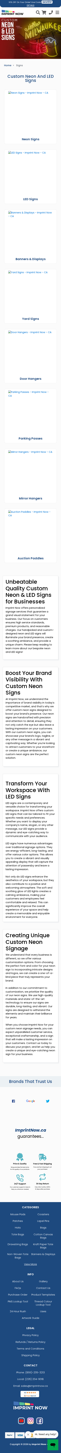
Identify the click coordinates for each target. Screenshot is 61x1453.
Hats (18, 1227)
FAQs (18, 1288)
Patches (18, 1221)
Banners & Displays (43, 1254)
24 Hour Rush (18, 1311)
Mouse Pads (17, 1214)
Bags (43, 1227)
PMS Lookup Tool (18, 1301)
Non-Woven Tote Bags (17, 1255)
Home (7, 65)
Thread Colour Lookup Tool (43, 1303)
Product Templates (43, 1294)
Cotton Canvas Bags (43, 1236)
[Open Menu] (57, 12)
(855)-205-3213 (35, 1372)
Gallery (43, 1281)
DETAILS (30, 5)
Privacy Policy (30, 1335)
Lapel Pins (43, 1221)
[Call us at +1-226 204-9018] (51, 13)
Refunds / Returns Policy (30, 1342)
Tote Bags (18, 1234)
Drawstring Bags (18, 1244)
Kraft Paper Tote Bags (43, 1245)
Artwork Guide (30, 1318)
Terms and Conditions (30, 1348)
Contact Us (43, 1288)
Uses (43, 1311)
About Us (18, 1281)
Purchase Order (17, 1294)
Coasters (43, 1214)
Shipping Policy (30, 1355)
